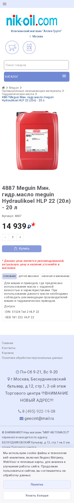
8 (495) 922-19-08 (38, 411)
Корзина (8, 352)
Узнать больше (37, 495)
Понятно (37, 484)
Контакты (8, 348)
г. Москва (36, 34)
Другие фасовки (29, 276)
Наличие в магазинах (56, 276)
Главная (7, 343)
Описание (9, 276)
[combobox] (36, 65)
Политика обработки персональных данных (32, 357)
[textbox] (36, 65)
